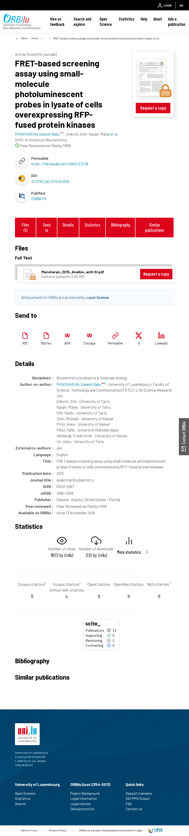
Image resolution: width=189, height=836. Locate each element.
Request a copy (153, 107)
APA (67, 343)
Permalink (115, 343)
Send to (46, 227)
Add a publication (176, 21)
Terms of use (28, 830)
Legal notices (80, 804)
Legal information (83, 798)
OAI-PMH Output (138, 798)
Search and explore (82, 21)
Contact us (134, 809)
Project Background (85, 793)
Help (144, 18)
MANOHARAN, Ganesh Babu (79, 384)
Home (34, 38)
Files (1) (25, 227)
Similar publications (154, 227)
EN (181, 5)
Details (68, 224)
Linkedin (161, 343)
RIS (25, 343)
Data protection (82, 809)
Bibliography (120, 224)
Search (20, 804)
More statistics (129, 552)
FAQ (129, 804)
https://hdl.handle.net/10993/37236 (59, 163)
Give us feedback (57, 21)
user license (98, 297)
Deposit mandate (139, 793)
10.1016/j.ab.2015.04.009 (50, 181)
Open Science (106, 21)
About (157, 18)
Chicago (89, 343)
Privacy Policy (58, 830)
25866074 (39, 198)
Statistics (126, 18)
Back (24, 38)
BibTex (46, 343)
